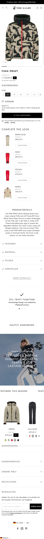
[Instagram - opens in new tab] (22, 528)
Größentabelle (9, 101)
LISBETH (12, 429)
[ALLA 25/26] (32, 413)
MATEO (18, 187)
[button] (3, 7)
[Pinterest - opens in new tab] (26, 528)
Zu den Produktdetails (10, 85)
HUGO (17, 152)
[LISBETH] (12, 413)
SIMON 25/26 (20, 134)
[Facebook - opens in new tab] (17, 528)
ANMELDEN (36, 506)
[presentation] (40, 94)
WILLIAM (18, 169)
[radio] (7, 94)
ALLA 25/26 (32, 429)
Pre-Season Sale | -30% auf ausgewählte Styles (21, 2)
